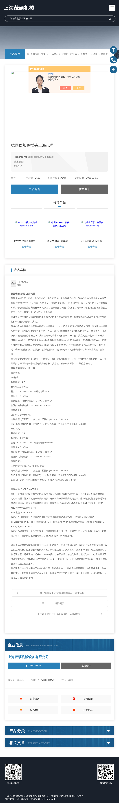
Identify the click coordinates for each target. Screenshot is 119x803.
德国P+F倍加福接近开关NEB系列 (64, 613)
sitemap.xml (48, 799)
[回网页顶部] (113, 50)
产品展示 (15, 53)
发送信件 (86, 665)
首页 (43, 54)
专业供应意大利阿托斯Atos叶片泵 (92, 241)
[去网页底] (113, 69)
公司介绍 (88, 698)
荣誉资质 (35, 698)
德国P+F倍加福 (69, 54)
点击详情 (26, 246)
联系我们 (84, 189)
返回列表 (59, 603)
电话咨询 (113, 59)
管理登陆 (35, 799)
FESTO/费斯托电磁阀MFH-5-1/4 (26, 241)
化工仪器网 (22, 799)
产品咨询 (34, 189)
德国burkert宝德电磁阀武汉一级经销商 (64, 593)
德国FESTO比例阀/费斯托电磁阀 (59, 241)
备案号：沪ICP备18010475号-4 (67, 796)
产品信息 (88, 709)
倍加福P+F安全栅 (88, 54)
